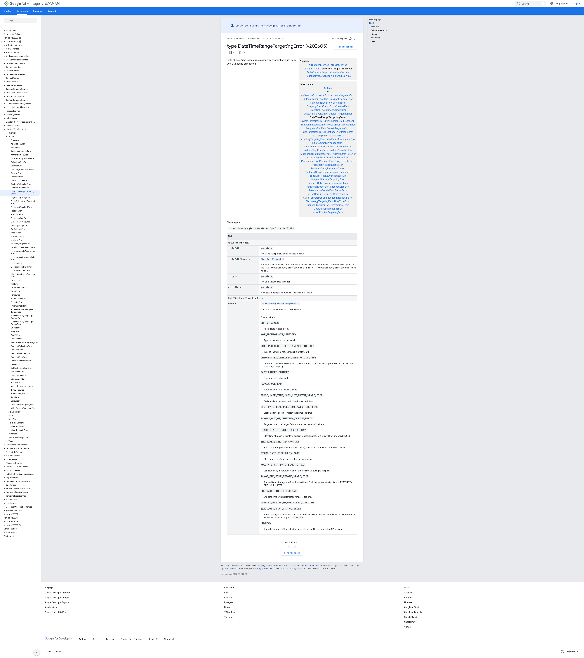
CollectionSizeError (320, 102)
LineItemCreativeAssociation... (320, 146)
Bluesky (228, 597)
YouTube (228, 617)
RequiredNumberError (317, 186)
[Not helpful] (355, 38)
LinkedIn (228, 607)
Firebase (408, 602)
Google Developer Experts (57, 602)
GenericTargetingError (338, 128)
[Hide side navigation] (37, 652)
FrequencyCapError (316, 128)
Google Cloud (410, 617)
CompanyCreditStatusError (321, 106)
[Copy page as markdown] (240, 52)
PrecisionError (326, 161)
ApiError (328, 88)
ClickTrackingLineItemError (338, 99)
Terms (48, 651)
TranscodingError (316, 205)
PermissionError (309, 161)
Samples (37, 11)
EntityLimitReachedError (313, 124)
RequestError (340, 175)
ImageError (347, 132)
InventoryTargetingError (313, 139)
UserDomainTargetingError (328, 208)
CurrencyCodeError (336, 110)
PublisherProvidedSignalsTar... (328, 164)
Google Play (409, 622)
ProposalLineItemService (335, 72)
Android (408, 592)
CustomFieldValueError (316, 113)
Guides (7, 11)
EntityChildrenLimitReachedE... (340, 121)
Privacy (57, 651)
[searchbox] (20, 20)
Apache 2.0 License (229, 568)
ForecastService (338, 65)
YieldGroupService (341, 75)
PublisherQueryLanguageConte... (328, 168)
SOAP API (52, 4)
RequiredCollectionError (320, 183)
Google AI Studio (412, 607)
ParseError (343, 157)
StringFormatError (312, 197)
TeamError (347, 197)
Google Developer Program (57, 592)
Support (51, 11)
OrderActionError (316, 157)
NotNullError (339, 153)
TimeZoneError (342, 201)
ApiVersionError (309, 95)
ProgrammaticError (345, 161)
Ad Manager (31, 4)
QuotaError (345, 172)
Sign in (577, 3)
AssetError (324, 95)
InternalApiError (320, 135)
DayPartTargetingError (311, 121)
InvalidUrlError (336, 135)
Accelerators (51, 607)
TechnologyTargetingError (319, 201)
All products (169, 639)
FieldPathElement (271, 259)
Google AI (153, 639)
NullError (351, 153)
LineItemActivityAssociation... (328, 142)
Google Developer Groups (57, 597)
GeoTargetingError (312, 132)
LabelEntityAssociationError (340, 139)
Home (229, 38)
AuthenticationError (313, 99)
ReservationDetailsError (321, 190)
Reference (22, 11)
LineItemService (312, 68)
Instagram (229, 602)
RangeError (314, 175)
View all (408, 627)
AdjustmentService (319, 65)
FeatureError (333, 124)
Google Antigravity (413, 612)
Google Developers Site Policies (270, 568)
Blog (226, 592)
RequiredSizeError (339, 186)
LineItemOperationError (340, 150)
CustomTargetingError (340, 113)
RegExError (327, 175)
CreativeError (342, 106)
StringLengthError (332, 197)
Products (240, 38)
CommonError (338, 102)
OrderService (314, 72)
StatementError (341, 194)
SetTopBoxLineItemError (320, 194)
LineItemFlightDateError (315, 150)
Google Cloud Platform (131, 639)
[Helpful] (350, 38)
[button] (20, 41)
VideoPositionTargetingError (328, 212)
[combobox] (530, 3)
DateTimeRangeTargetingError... (280, 303)
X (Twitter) (229, 612)
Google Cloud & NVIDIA (55, 612)
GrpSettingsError (332, 132)
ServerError (341, 190)
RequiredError (341, 183)
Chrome (408, 597)
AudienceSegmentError (342, 95)
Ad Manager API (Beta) (275, 26)
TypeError (331, 205)
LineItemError (344, 146)
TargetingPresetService (317, 75)
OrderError (331, 157)
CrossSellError (317, 110)
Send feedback (345, 46)
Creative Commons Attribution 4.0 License (303, 565)
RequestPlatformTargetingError (327, 179)
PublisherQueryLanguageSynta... (322, 172)
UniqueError (342, 205)
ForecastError (348, 124)
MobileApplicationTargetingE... (316, 153)
